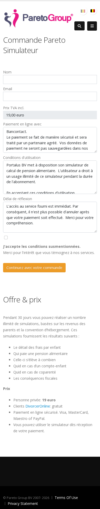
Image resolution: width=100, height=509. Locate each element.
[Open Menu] (92, 26)
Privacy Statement (23, 503)
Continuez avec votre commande (34, 267)
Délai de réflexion (17, 198)
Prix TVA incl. (13, 107)
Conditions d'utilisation (22, 157)
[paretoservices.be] (38, 17)
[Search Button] (79, 25)
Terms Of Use (66, 497)
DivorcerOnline (37, 406)
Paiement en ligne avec (22, 124)
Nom (7, 72)
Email (7, 88)
